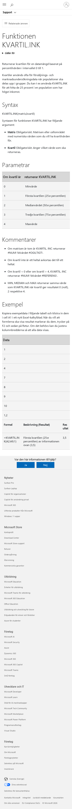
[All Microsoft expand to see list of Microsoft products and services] (4, 5)
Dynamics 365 (10, 653)
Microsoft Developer (12, 691)
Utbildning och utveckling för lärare (19, 609)
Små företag (9, 675)
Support (8, 12)
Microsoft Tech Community (15, 708)
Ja (25, 465)
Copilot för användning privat (16, 499)
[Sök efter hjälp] (12, 4)
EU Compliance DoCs (31, 803)
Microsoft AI (9, 636)
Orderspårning (10, 554)
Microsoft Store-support (14, 543)
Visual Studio (9, 730)
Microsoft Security (12, 642)
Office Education (11, 604)
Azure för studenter (12, 620)
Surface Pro (9, 483)
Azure (6, 647)
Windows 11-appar (12, 516)
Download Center (11, 537)
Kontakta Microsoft (12, 797)
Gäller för (10, 53)
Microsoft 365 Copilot (13, 664)
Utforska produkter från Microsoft (18, 510)
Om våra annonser (12, 803)
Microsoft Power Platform (15, 719)
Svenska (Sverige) (16, 779)
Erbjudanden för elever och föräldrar (19, 615)
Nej (45, 465)
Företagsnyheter (11, 757)
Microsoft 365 (10, 505)
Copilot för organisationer (15, 494)
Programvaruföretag (12, 725)
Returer (7, 549)
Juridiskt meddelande (42, 797)
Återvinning (9, 560)
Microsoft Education (12, 581)
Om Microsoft (10, 752)
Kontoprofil (8, 532)
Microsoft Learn (10, 697)
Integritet (27, 797)
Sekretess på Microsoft (14, 763)
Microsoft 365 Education (14, 598)
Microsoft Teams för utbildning (17, 592)
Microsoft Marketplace (13, 714)
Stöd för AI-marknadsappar (15, 702)
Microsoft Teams (11, 670)
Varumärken (58, 797)
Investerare (9, 769)
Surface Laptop (10, 488)
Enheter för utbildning (13, 587)
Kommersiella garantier (14, 565)
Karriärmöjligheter (12, 746)
